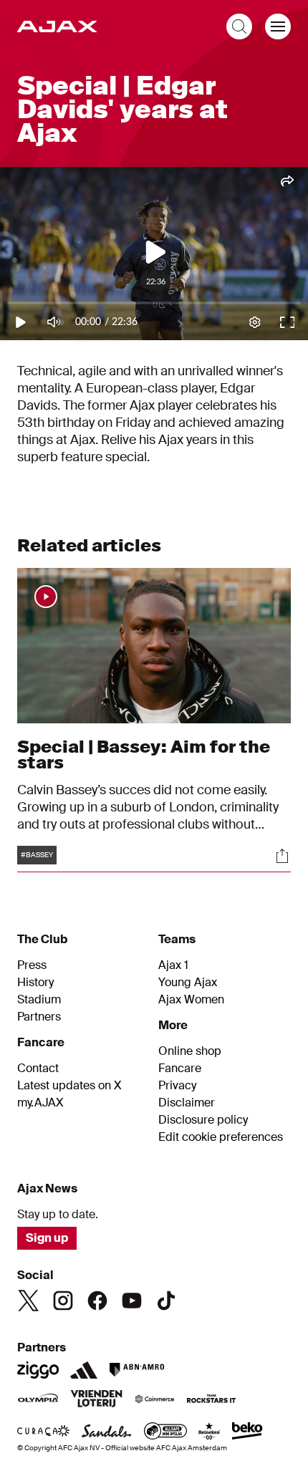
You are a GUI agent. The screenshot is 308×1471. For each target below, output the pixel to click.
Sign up (47, 1237)
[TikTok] (166, 1300)
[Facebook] (97, 1300)
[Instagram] (63, 1300)
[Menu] (278, 26)
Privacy (177, 1086)
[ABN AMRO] (136, 1370)
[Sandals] (107, 1432)
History (35, 982)
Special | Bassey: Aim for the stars (143, 754)
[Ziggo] (38, 1370)
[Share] (282, 855)
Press (32, 965)
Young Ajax (187, 982)
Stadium (39, 1000)
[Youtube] (131, 1300)
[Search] (239, 26)
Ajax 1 (173, 965)
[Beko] (247, 1432)
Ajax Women (191, 1000)
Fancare (179, 1068)
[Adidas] (83, 1370)
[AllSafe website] (165, 1432)
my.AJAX (40, 1103)
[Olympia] (38, 1400)
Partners (39, 1017)
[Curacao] (43, 1432)
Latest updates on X (69, 1086)
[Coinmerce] (154, 1400)
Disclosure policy (203, 1120)
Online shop (189, 1051)
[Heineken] (209, 1432)
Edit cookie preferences (220, 1137)
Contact (38, 1068)
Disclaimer (186, 1103)
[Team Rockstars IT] (211, 1400)
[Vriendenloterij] (96, 1400)
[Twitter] (28, 1300)
